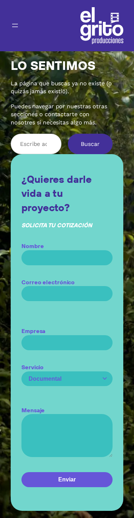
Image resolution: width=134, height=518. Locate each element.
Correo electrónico (48, 282)
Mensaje (33, 410)
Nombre (32, 246)
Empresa (33, 330)
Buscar (90, 144)
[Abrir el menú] (15, 25)
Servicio (32, 367)
